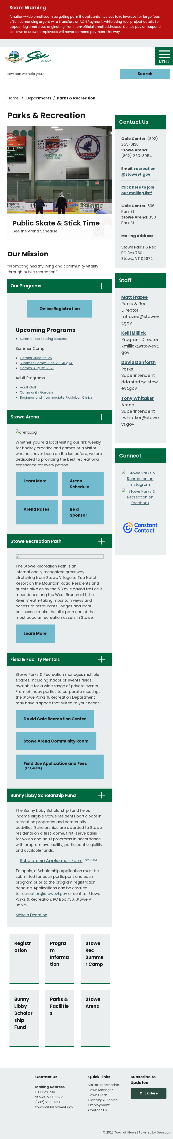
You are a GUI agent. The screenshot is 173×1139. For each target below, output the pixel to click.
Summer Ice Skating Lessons (43, 338)
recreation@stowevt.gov (44, 893)
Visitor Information (103, 1084)
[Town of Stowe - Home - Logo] (29, 57)
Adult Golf (28, 387)
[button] (59, 286)
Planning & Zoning (103, 1100)
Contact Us (97, 1110)
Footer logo (15, 1092)
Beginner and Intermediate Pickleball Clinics (56, 397)
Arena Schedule (79, 484)
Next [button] (31, 133)
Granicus (163, 1132)
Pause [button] (16, 133)
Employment (99, 1105)
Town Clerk (97, 1095)
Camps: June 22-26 (36, 358)
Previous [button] (23, 133)
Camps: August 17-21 (37, 368)
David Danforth (138, 362)
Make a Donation (31, 915)
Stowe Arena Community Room (56, 741)
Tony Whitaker (137, 398)
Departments (38, 98)
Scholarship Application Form (59, 860)
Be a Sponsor (78, 512)
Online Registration (59, 309)
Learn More (35, 481)
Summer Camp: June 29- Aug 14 (46, 363)
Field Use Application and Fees (55, 765)
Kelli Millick (133, 333)
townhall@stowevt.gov (54, 1107)
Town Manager (100, 1089)
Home (13, 98)
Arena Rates (36, 509)
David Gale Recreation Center (55, 719)
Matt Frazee (134, 297)
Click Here (149, 1093)
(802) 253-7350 (48, 1102)
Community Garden (36, 392)
